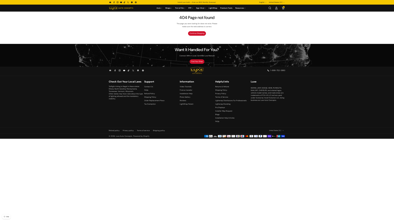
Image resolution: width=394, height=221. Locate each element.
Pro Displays (220, 107)
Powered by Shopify (141, 136)
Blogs (217, 114)
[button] (159, 8)
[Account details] (276, 8)
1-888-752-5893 (277, 70)
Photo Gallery (185, 97)
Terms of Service (221, 97)
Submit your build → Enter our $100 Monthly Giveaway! (197, 2)
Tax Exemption (150, 104)
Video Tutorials (186, 87)
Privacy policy (128, 130)
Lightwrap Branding (222, 104)
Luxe (253, 81)
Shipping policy (159, 130)
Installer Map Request (223, 111)
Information (187, 81)
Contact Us (148, 87)
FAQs (146, 90)
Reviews (183, 100)
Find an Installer (186, 90)
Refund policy (114, 130)
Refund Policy (149, 93)
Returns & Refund (222, 87)
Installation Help (186, 93)
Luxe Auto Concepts (124, 136)
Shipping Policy (150, 97)
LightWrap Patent (186, 104)
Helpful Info (222, 81)
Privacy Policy (220, 93)
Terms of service (143, 130)
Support (149, 81)
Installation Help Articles (225, 118)
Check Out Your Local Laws (125, 81)
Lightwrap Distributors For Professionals (231, 100)
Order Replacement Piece (154, 100)
